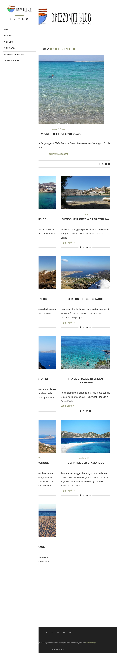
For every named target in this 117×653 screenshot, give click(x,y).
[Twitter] (52, 632)
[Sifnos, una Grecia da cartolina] (85, 192)
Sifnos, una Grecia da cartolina (85, 219)
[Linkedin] (64, 632)
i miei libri (8, 42)
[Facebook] (46, 632)
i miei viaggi (9, 48)
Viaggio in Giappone (13, 54)
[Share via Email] (109, 164)
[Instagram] (58, 632)
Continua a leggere (58, 154)
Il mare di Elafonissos (58, 134)
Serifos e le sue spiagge (85, 299)
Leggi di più (66, 242)
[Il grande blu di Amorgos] (85, 436)
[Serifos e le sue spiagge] (85, 272)
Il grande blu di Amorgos (85, 462)
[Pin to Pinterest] (106, 164)
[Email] (70, 632)
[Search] (115, 34)
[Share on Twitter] (103, 164)
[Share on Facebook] (99, 164)
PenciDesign (90, 642)
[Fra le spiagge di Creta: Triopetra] (85, 352)
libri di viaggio (11, 61)
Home (5, 29)
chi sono (7, 36)
